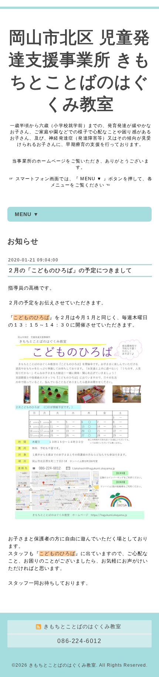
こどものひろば (31, 317)
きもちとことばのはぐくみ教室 (62, 665)
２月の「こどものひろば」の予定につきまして (70, 270)
